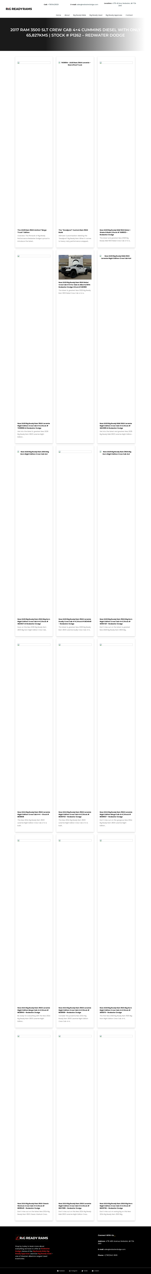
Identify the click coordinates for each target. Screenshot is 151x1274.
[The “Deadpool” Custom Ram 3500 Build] (75, 144)
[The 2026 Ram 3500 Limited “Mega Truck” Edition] (34, 144)
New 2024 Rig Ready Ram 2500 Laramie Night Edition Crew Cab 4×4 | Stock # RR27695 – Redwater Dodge (75, 1205)
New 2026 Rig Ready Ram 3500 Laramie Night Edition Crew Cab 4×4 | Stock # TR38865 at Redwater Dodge (33, 425)
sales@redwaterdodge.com (87, 4)
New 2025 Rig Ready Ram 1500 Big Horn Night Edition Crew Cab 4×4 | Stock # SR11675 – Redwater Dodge (116, 1010)
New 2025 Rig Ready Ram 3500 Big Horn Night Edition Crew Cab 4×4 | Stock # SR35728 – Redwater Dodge (116, 621)
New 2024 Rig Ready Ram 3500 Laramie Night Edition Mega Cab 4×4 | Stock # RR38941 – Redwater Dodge (33, 1010)
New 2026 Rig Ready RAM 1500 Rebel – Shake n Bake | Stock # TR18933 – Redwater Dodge (115, 232)
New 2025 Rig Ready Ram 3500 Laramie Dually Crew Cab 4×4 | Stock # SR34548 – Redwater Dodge (75, 621)
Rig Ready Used (44, 1253)
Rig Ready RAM (39, 1251)
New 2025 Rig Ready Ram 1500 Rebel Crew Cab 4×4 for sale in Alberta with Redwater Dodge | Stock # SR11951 (74, 284)
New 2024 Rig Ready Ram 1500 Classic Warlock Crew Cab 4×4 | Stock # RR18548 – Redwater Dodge (33, 1205)
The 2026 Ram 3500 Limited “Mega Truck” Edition (31, 231)
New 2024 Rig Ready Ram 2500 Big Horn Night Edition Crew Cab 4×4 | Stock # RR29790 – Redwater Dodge (116, 1205)
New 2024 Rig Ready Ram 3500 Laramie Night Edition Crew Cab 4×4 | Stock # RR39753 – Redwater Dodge (75, 814)
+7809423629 (53, 4)
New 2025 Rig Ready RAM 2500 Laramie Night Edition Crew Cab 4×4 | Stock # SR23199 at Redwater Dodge (116, 425)
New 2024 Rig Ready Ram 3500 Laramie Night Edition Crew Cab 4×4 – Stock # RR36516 (33, 814)
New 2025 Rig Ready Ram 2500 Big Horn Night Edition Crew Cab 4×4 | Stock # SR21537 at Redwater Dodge (33, 621)
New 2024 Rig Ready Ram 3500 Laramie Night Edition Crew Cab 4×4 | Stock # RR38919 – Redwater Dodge (75, 1010)
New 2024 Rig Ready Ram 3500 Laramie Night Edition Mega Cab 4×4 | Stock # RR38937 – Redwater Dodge (116, 814)
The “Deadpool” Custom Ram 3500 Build (73, 231)
